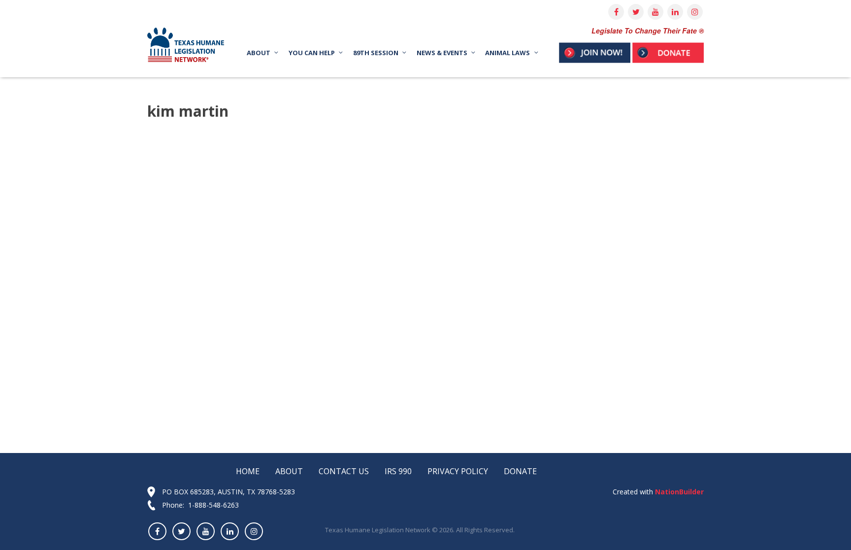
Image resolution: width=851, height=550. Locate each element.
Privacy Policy (457, 471)
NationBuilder (678, 491)
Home (248, 471)
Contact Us (344, 471)
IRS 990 (398, 471)
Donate (520, 471)
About (289, 471)
